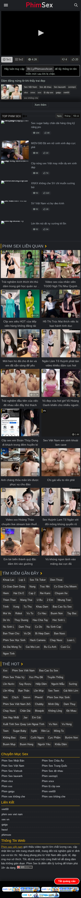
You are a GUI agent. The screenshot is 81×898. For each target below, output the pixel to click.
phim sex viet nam (12, 814)
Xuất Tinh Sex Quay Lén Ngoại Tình (23, 724)
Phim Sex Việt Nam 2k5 (16, 704)
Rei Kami (45, 593)
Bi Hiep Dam (42, 633)
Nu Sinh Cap (54, 626)
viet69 (66, 92)
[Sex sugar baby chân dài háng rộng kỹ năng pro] (15, 129)
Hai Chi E (18, 593)
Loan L (71, 640)
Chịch (15, 697)
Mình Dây (53, 704)
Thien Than (9, 599)
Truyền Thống (55, 677)
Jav (25, 717)
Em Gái (36, 717)
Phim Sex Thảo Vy (14, 677)
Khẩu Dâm (61, 744)
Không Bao (9, 737)
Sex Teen (53, 690)
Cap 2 (32, 593)
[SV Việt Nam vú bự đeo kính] (15, 210)
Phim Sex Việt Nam (13, 765)
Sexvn (26, 697)
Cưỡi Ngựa (37, 737)
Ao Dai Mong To (12, 646)
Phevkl (39, 697)
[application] (40, 33)
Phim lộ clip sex (51, 786)
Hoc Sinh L (58, 620)
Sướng (73, 683)
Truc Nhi (45, 586)
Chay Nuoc (56, 640)
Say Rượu (25, 683)
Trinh (6, 606)
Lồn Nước (9, 683)
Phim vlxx (7, 781)
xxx (39, 92)
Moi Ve (7, 613)
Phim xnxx (48, 781)
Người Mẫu (57, 683)
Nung (32, 586)
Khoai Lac (8, 579)
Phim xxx (7, 786)
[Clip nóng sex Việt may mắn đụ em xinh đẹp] (15, 170)
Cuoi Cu (65, 646)
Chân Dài (25, 710)
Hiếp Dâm (41, 683)
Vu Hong (67, 724)
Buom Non (57, 613)
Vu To (30, 613)
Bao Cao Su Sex (62, 606)
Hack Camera (37, 640)
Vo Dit (27, 633)
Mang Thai (26, 599)
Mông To (59, 730)
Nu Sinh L (8, 626)
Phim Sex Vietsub (12, 770)
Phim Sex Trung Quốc (54, 765)
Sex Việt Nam (30, 87)
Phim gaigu (8, 791)
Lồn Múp (39, 690)
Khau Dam (42, 606)
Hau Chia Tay (40, 620)
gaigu (58, 92)
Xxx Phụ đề (36, 677)
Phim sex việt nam (12, 846)
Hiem (6, 593)
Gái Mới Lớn (71, 690)
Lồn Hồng (8, 690)
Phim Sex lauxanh (12, 776)
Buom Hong (26, 744)
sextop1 (72, 87)
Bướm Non (71, 737)
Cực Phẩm (54, 737)
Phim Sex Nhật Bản (13, 760)
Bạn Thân (23, 690)
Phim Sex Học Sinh (14, 640)
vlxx (26, 92)
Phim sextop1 (50, 776)
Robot (18, 613)
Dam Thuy (24, 626)
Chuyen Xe (61, 593)
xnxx (32, 92)
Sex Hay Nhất (11, 717)
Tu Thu (28, 606)
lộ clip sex (48, 92)
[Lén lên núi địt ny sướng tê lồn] (15, 230)
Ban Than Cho (11, 633)
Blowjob (39, 710)
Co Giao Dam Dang (14, 586)
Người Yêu (44, 744)
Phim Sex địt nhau (52, 770)
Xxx (5, 670)
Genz (23, 737)
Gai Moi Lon (33, 646)
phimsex (6, 834)
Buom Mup (9, 744)
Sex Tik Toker (38, 579)
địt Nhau (71, 710)
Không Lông (55, 710)
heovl (5, 829)
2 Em (50, 599)
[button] (40, 33)
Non (5, 697)
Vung (16, 606)
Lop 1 (22, 579)
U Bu (39, 599)
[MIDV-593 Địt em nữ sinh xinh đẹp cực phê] (15, 150)
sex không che (31, 98)
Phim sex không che (13, 796)
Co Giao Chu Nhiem (65, 586)
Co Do (38, 626)
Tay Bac (72, 613)
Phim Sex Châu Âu (53, 760)
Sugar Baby (19, 730)
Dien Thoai (56, 579)
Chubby (39, 704)
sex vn (5, 819)
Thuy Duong (21, 620)
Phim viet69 (48, 791)
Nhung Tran (64, 599)
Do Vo (6, 620)
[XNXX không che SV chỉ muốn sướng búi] (15, 190)
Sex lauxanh (60, 87)
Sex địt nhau (45, 87)
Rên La (45, 730)
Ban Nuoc (59, 633)
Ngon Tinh (9, 653)
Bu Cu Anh (50, 646)
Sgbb (34, 730)
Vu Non (53, 724)
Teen (5, 730)
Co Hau (42, 613)
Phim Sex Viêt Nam (23, 670)
